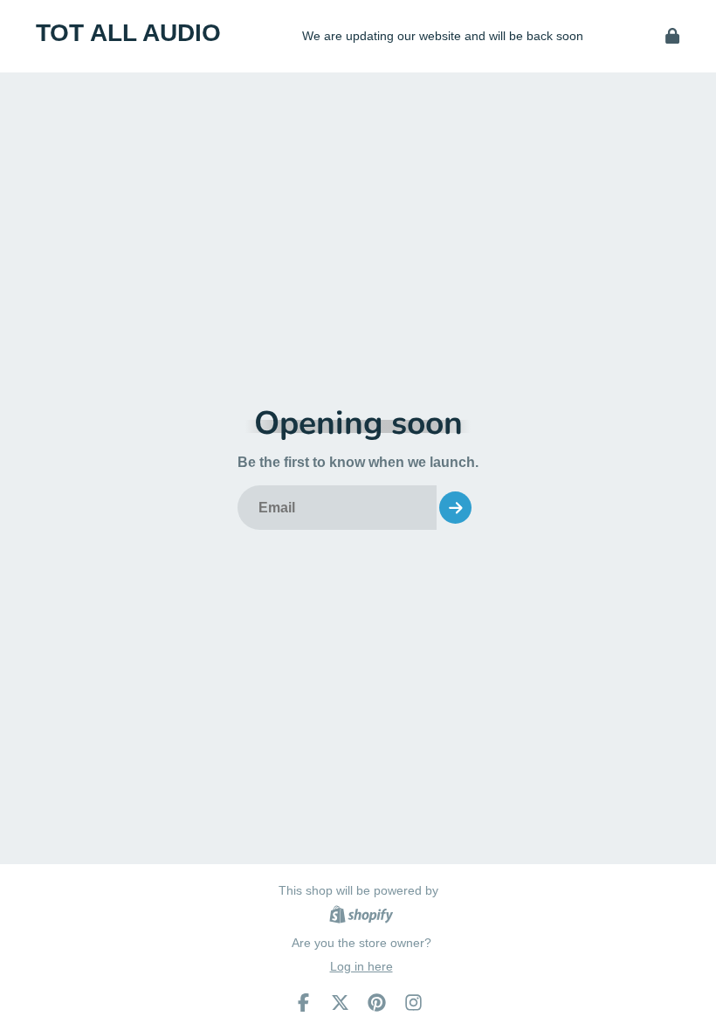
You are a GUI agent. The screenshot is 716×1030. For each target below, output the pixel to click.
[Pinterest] (377, 1002)
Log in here (361, 966)
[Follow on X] (340, 1002)
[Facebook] (303, 1002)
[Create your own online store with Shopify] (361, 917)
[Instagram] (413, 1002)
